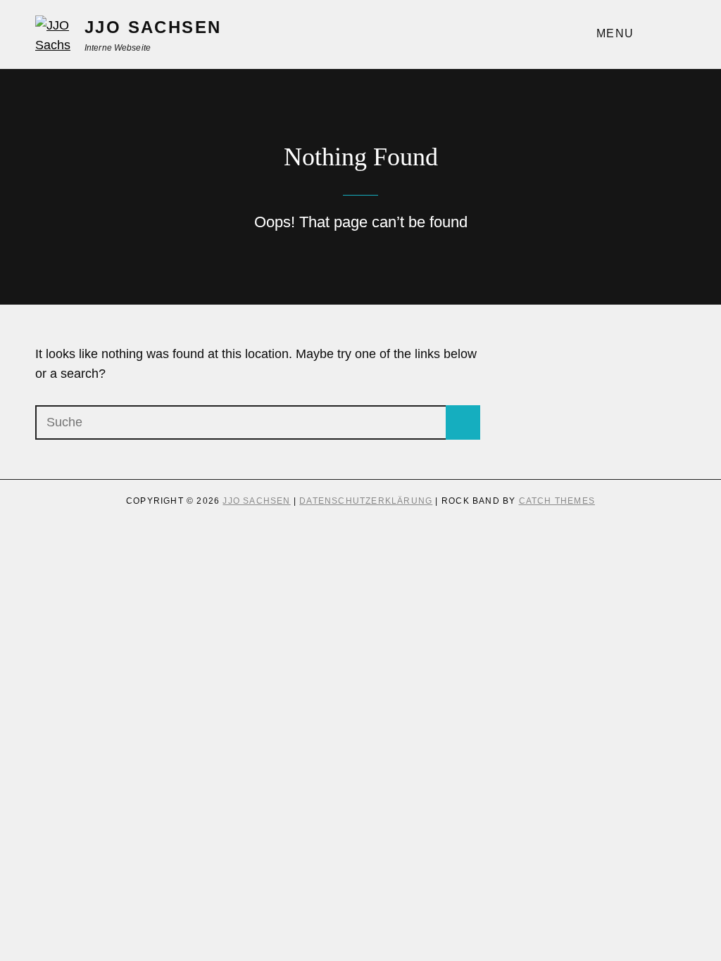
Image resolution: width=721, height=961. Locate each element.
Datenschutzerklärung (365, 501)
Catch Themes (557, 501)
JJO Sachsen (152, 27)
